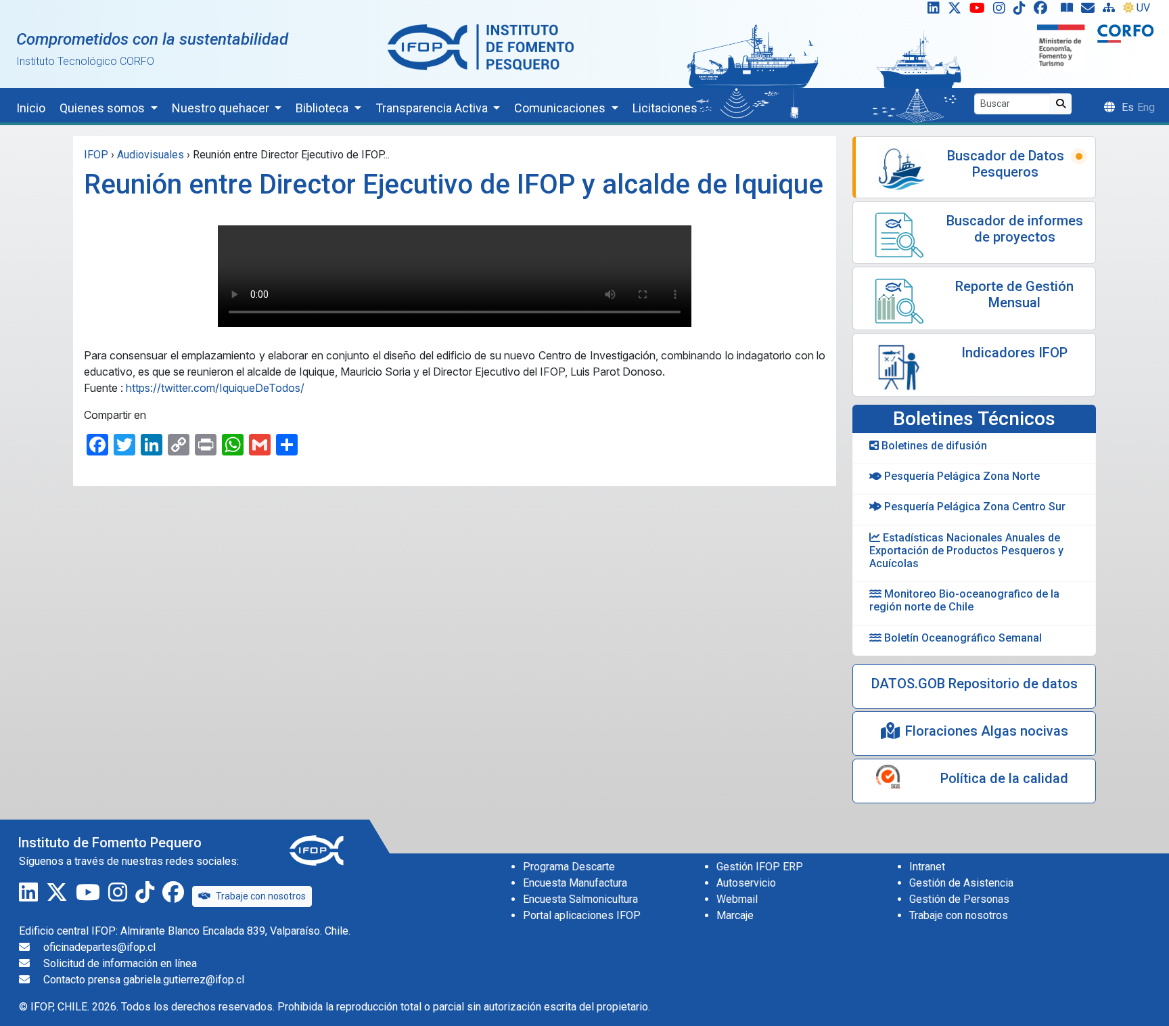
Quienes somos (103, 108)
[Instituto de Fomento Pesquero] (481, 46)
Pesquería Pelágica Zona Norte (960, 476)
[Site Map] (1111, 11)
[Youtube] (979, 11)
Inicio (30, 108)
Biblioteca (323, 108)
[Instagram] (1002, 11)
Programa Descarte (569, 866)
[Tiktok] (1022, 11)
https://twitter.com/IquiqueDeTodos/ (215, 388)
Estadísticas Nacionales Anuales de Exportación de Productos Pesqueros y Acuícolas (966, 550)
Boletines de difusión (933, 445)
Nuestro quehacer (222, 108)
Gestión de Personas (959, 899)
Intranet (927, 866)
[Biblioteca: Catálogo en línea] (1069, 11)
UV (1143, 7)
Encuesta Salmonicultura (580, 899)
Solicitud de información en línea (120, 963)
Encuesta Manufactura (575, 882)
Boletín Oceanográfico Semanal (961, 637)
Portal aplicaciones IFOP (582, 915)
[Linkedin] (931, 11)
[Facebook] (1046, 11)
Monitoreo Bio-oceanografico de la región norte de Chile (964, 600)
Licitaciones (665, 108)
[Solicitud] (1090, 11)
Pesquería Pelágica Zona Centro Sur (973, 506)
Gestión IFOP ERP (759, 866)
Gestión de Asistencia (961, 882)
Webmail (737, 899)
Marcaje (735, 915)
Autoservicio (746, 882)
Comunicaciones (561, 108)
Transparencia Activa (432, 108)
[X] (957, 11)
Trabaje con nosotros (261, 896)
